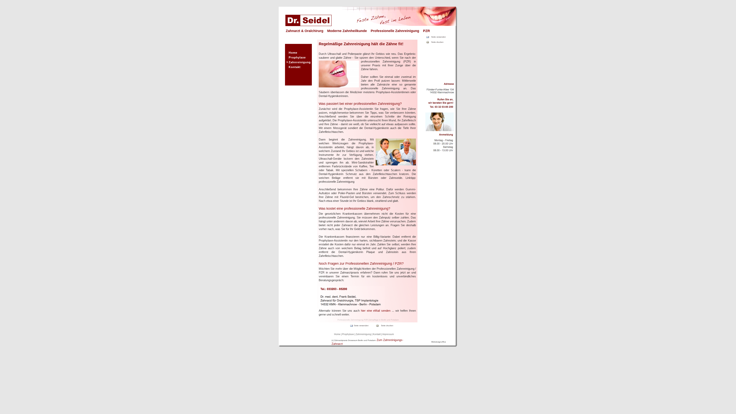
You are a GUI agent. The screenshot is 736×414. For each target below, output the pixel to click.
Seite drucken (437, 42)
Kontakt (295, 67)
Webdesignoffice (438, 342)
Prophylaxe (297, 57)
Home (293, 52)
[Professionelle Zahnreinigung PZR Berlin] (308, 25)
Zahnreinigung (300, 62)
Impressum (388, 334)
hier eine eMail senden (375, 310)
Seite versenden (438, 37)
